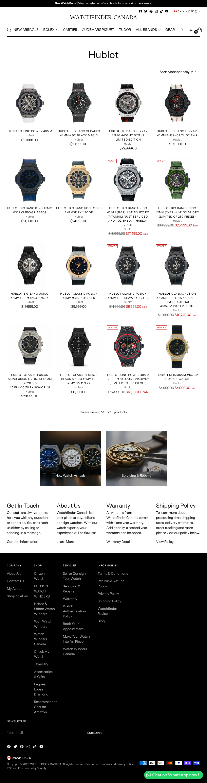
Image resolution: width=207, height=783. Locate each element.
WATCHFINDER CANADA (45, 764)
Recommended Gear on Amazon (45, 707)
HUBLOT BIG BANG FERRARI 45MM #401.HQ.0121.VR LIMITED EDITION (128, 135)
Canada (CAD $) (187, 11)
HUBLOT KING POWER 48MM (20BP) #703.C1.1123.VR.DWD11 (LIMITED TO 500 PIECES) (128, 379)
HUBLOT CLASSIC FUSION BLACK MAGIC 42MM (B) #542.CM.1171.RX (78, 379)
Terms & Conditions (113, 573)
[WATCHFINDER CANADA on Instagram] (156, 11)
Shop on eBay (17, 596)
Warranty (70, 599)
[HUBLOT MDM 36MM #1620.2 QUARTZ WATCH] (177, 346)
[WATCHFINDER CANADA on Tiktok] (161, 11)
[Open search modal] (9, 30)
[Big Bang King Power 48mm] (30, 103)
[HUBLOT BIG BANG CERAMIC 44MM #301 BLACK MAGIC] (79, 103)
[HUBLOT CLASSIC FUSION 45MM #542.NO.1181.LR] (79, 265)
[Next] (182, 30)
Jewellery (41, 664)
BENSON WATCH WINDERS (42, 591)
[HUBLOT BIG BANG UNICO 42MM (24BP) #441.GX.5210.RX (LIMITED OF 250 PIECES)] (177, 180)
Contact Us (15, 581)
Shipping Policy (109, 601)
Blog (101, 621)
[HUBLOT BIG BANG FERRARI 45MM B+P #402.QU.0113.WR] (177, 103)
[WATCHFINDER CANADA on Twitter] (146, 11)
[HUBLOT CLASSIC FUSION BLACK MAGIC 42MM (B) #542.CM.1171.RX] (79, 346)
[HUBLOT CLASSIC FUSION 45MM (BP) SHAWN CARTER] (128, 265)
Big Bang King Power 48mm (29, 131)
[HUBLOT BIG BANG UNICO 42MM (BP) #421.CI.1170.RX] (30, 265)
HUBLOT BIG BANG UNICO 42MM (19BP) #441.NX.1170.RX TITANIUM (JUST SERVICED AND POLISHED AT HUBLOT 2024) (128, 216)
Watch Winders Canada (40, 639)
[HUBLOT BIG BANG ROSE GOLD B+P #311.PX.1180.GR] (79, 180)
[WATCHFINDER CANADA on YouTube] (167, 11)
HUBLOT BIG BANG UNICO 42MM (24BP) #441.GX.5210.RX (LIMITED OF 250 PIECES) (177, 212)
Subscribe (95, 732)
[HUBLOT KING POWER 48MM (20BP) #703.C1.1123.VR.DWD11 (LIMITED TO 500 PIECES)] (128, 346)
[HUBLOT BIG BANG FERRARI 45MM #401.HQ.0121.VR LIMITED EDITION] (128, 103)
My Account (16, 589)
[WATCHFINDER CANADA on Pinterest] (151, 11)
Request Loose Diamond (41, 689)
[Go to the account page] (189, 30)
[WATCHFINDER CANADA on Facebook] (140, 11)
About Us (14, 573)
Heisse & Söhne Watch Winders (44, 609)
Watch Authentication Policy (74, 611)
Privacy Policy (108, 594)
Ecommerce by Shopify (32, 768)
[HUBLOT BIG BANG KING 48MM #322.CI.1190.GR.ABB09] (30, 180)
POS (9, 768)
